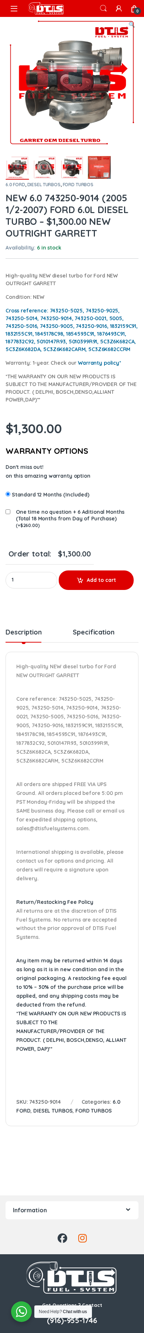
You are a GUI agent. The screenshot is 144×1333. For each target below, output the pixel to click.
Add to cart (101, 580)
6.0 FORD (15, 184)
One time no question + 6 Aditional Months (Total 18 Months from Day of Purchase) (70, 515)
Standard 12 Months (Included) (50, 494)
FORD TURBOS (78, 184)
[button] (131, 25)
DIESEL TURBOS (44, 184)
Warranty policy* (99, 363)
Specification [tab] (93, 632)
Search (103, 8)
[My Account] (119, 8)
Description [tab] (23, 632)
